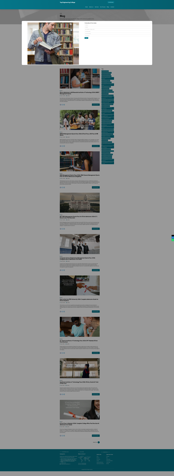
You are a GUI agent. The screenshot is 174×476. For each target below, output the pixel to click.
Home (86, 6)
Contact (112, 6)
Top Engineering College (67, 2)
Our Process (103, 6)
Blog (108, 6)
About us (91, 6)
